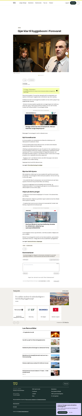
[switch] (57, 90)
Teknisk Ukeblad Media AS (23, 411)
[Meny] (78, 2)
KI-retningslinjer (54, 396)
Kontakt (15, 406)
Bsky (33, 396)
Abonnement (16, 403)
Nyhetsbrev (54, 389)
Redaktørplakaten (42, 399)
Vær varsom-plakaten (31, 399)
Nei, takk (70, 412)
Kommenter (32, 80)
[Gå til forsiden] (14, 3)
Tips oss (66, 383)
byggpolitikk (29, 245)
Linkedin (34, 393)
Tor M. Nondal (16, 395)
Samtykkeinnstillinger (56, 391)
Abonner (73, 2)
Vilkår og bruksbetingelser (57, 393)
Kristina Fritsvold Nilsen (18, 390)
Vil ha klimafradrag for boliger (35, 165)
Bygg (19, 27)
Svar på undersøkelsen (62, 412)
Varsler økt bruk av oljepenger (35, 241)
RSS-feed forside (36, 389)
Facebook (34, 391)
